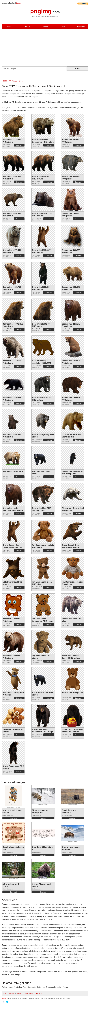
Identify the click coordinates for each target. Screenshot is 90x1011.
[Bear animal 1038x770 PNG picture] (43, 199)
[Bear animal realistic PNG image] (13, 605)
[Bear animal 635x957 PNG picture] (43, 236)
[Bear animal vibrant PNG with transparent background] (73, 457)
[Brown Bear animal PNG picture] (13, 752)
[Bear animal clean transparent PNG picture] (43, 126)
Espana (18, 3)
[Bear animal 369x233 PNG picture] (13, 384)
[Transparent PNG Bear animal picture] (73, 421)
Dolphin (30, 987)
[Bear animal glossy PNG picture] (43, 421)
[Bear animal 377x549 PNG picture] (13, 236)
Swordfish (58, 987)
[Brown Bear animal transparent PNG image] (43, 716)
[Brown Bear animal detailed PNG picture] (73, 642)
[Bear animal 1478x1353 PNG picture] (13, 310)
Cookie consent (29, 993)
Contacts (81, 26)
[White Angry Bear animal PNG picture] (73, 495)
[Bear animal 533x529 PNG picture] (73, 237)
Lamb (36, 987)
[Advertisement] (45, 46)
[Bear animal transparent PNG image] (13, 679)
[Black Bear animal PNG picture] (43, 678)
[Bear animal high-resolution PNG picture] (13, 494)
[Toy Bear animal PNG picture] (43, 642)
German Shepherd (46, 987)
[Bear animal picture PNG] (13, 458)
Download (19, 145)
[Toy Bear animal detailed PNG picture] (72, 568)
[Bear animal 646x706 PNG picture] (72, 347)
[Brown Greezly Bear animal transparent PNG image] (13, 531)
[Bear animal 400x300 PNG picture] (13, 421)
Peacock (65, 987)
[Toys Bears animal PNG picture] (13, 716)
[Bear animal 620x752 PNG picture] (13, 273)
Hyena (10, 987)
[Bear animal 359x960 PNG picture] (43, 273)
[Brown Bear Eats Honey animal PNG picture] (73, 716)
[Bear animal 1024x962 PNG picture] (73, 384)
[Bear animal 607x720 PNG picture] (72, 126)
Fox (14, 987)
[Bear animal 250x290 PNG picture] (72, 200)
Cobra (19, 987)
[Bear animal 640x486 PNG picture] (73, 163)
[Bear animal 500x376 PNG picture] (73, 273)
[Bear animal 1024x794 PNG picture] (43, 384)
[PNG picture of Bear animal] (43, 457)
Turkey (4, 987)
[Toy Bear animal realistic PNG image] (43, 531)
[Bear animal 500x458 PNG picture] (43, 310)
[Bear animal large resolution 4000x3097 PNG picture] (43, 347)
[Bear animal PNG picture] (72, 679)
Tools (63, 26)
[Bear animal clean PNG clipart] (73, 605)
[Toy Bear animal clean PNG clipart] (43, 568)
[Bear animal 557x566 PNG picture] (13, 347)
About (8, 26)
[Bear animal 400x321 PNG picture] (13, 163)
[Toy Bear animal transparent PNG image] (43, 605)
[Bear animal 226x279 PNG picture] (73, 310)
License (45, 26)
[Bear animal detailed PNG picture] (13, 642)
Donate (27, 26)
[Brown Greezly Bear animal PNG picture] (72, 531)
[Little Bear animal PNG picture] (13, 568)
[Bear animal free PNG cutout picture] (43, 494)
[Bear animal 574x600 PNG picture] (13, 126)
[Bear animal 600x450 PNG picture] (13, 199)
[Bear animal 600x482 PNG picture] (43, 163)
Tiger (25, 987)
